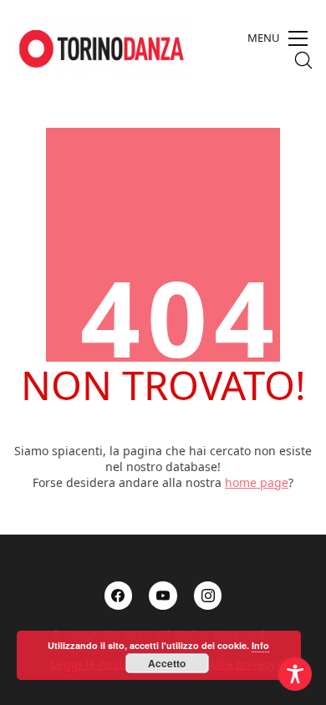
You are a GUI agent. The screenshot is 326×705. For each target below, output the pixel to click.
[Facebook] (118, 595)
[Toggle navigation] (277, 38)
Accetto (167, 663)
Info (260, 645)
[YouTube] (163, 595)
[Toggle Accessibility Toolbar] (295, 674)
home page (256, 482)
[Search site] (303, 60)
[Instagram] (208, 595)
